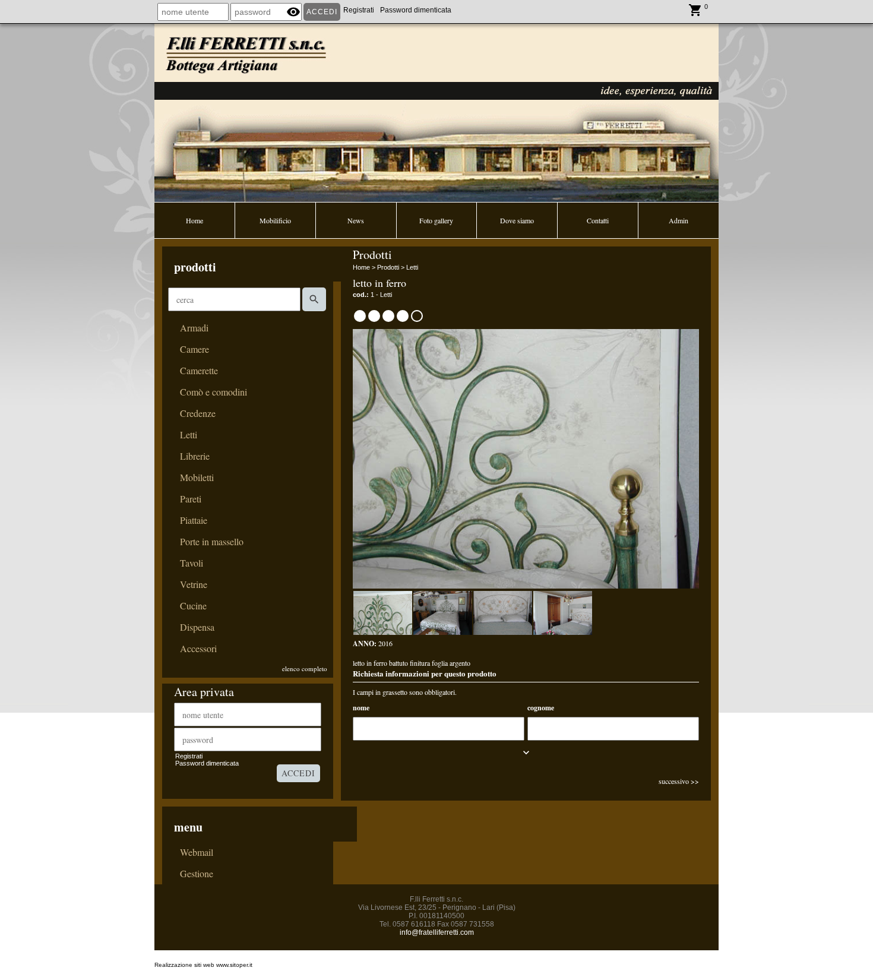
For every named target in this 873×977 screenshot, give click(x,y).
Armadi (194, 328)
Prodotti (388, 267)
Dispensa (197, 627)
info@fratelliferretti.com (437, 932)
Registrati (358, 10)
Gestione (196, 873)
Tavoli (191, 563)
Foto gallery (436, 220)
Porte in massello (211, 541)
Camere (194, 349)
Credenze (198, 413)
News (355, 220)
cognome (540, 708)
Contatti (598, 220)
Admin (678, 220)
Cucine (193, 606)
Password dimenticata (415, 10)
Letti (188, 435)
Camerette (199, 370)
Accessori (198, 648)
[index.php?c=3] (436, 111)
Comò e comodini (213, 392)
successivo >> (679, 781)
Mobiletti (197, 477)
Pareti (190, 499)
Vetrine (193, 584)
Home (194, 220)
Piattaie (193, 520)
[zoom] (526, 585)
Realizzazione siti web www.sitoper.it (203, 965)
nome (361, 708)
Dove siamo (517, 220)
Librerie (195, 456)
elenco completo (304, 668)
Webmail (196, 852)
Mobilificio (275, 220)
